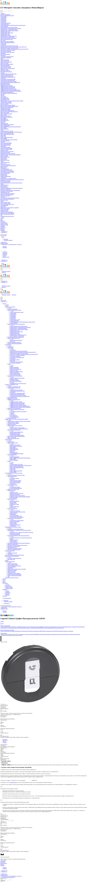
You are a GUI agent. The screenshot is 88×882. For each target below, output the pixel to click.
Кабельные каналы (14, 492)
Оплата (4, 741)
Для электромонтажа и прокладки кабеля (16, 475)
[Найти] (1, 12)
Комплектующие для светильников (17, 378)
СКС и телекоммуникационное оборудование (14, 627)
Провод (11, 463)
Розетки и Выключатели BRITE (36, 631)
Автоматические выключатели (16, 389)
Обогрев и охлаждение (12, 552)
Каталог (7, 305)
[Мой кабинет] (1, 284)
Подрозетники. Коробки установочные (65, 631)
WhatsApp (5, 247)
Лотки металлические (14, 478)
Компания (7, 591)
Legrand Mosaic (47, 634)
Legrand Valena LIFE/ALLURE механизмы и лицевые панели (18, 634)
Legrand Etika (41, 634)
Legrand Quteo (59, 634)
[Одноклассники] (3, 615)
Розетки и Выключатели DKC (16, 340)
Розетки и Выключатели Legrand (16, 312)
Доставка (5, 742)
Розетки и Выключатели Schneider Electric (18, 326)
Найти (2, 880)
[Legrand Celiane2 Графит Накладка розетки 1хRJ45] (30, 703)
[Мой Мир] (4, 615)
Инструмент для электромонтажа (14, 558)
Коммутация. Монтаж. (14, 501)
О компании (3, 861)
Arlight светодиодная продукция (57, 627)
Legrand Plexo (53, 634)
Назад (7, 304)
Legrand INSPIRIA (35, 634)
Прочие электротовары (12, 563)
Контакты (2, 865)
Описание (5, 739)
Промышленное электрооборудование (15, 529)
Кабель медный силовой (15, 444)
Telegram (4, 246)
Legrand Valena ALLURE (67, 634)
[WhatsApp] (9, 615)
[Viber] (8, 615)
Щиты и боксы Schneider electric (16, 432)
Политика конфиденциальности (8, 877)
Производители (3, 863)
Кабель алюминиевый (14, 456)
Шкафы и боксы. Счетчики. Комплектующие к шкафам (19, 421)
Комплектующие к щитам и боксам (17, 427)
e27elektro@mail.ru (4, 243)
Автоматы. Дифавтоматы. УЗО (14, 386)
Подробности (3, 707)
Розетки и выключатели (12, 309)
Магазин (2, 864)
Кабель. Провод (11, 441)
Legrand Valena (3, 634)
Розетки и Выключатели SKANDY (50, 631)
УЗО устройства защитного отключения (18, 411)
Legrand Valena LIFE (76, 634)
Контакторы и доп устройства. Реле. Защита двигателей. (21, 532)
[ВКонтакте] (1, 615)
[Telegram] (13, 615)
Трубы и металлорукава (15, 510)
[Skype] (11, 615)
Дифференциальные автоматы (16, 401)
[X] (6, 615)
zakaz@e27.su (4, 242)
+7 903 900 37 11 (4, 231)
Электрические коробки (15, 487)
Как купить (7, 585)
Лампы (11, 366)
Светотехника (10, 346)
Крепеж (39, 627)
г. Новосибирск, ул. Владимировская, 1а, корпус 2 (11, 244)
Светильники (13, 350)
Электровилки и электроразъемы (17, 520)
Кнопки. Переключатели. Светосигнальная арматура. (21, 537)
